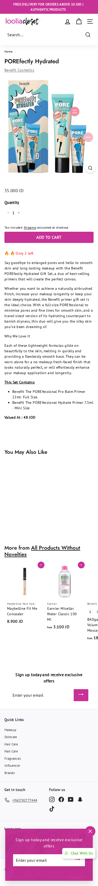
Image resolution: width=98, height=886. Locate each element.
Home (8, 51)
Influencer (12, 765)
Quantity (11, 202)
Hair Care (11, 744)
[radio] (90, 611)
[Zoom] (90, 168)
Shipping (30, 227)
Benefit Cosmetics (19, 70)
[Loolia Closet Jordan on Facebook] (61, 799)
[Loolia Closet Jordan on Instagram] (52, 799)
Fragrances (12, 758)
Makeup (10, 730)
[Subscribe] (81, 695)
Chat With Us (82, 853)
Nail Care (11, 751)
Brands (9, 773)
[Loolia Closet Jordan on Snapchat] (80, 799)
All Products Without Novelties (42, 551)
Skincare (10, 737)
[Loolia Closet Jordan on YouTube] (70, 799)
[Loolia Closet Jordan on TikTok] (52, 809)
